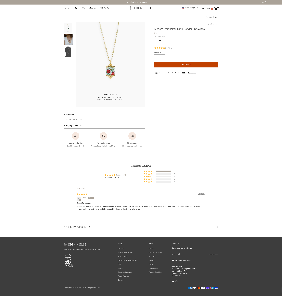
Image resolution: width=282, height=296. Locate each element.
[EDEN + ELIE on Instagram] (176, 281)
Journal (151, 260)
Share (215, 24)
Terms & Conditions (155, 272)
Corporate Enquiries (125, 272)
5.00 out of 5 (121, 175)
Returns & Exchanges (125, 252)
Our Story (152, 248)
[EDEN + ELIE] (141, 8)
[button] (159, 48)
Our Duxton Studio (155, 252)
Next (216, 17)
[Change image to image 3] (68, 52)
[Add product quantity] (163, 57)
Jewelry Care (122, 256)
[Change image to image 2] (68, 39)
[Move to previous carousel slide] (211, 227)
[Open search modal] (203, 8)
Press (151, 264)
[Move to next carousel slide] (216, 227)
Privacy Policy (153, 268)
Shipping (121, 248)
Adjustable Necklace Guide (127, 260)
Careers (120, 280)
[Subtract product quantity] (156, 57)
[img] (82, 194)
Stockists (152, 256)
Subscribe (214, 254)
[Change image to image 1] (68, 27)
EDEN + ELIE (81, 288)
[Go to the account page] (207, 8)
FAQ (119, 264)
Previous (209, 17)
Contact (120, 268)
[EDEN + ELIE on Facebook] (173, 281)
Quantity (157, 52)
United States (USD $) (191, 8)
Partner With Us (123, 276)
